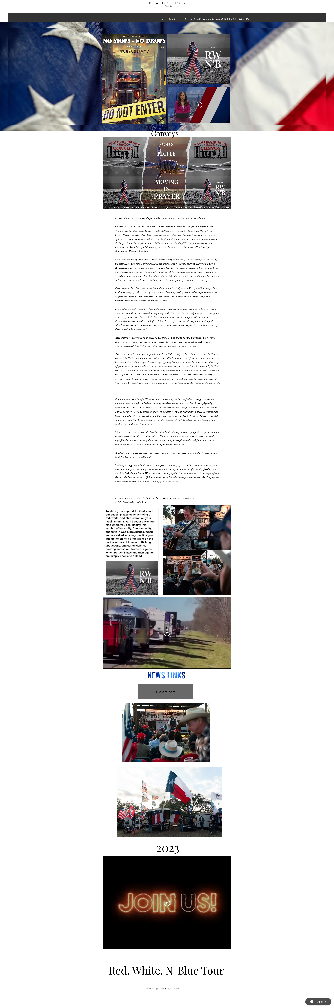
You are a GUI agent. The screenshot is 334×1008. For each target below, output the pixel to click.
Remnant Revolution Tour (164, 366)
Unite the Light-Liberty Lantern (183, 354)
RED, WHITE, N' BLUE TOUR (167, 3)
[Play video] (199, 105)
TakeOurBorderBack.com (135, 502)
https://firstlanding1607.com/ (179, 243)
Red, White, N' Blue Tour (166, 970)
